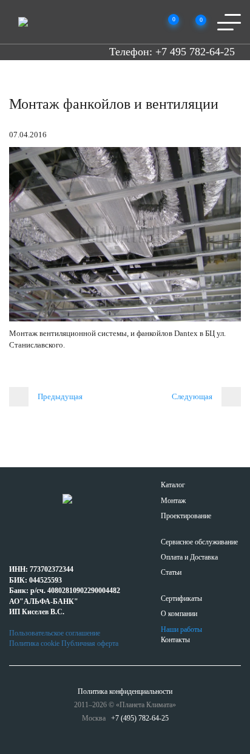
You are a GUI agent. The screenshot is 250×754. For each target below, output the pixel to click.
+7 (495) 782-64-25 (140, 718)
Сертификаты (181, 598)
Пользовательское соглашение (54, 633)
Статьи (171, 572)
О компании (179, 613)
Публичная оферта (89, 643)
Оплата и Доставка (189, 557)
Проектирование (186, 516)
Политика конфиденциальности (125, 691)
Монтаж (173, 500)
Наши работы (181, 629)
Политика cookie (34, 643)
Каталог (173, 485)
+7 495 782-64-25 (195, 52)
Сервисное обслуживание (199, 542)
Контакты (175, 640)
